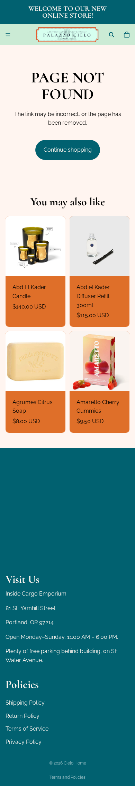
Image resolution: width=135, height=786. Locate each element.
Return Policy (22, 716)
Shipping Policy (25, 702)
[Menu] (8, 35)
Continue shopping (68, 149)
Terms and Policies (68, 777)
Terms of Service (27, 729)
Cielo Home (75, 763)
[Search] (111, 34)
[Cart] (126, 34)
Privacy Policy (24, 742)
